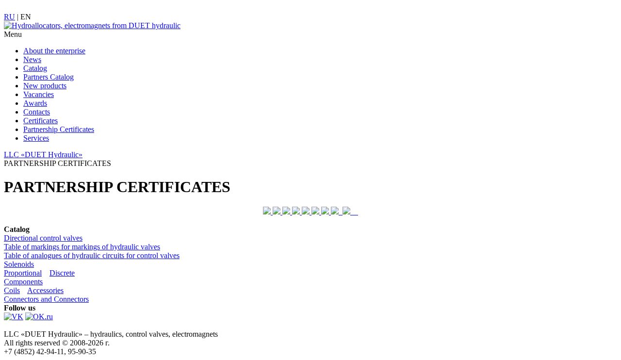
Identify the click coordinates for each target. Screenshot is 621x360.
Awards (35, 103)
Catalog (35, 68)
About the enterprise (54, 51)
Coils (12, 290)
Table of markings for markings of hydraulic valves (82, 247)
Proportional (23, 273)
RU (9, 17)
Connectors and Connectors (46, 299)
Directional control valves (43, 238)
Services (36, 138)
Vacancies (38, 94)
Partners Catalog (48, 77)
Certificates (40, 120)
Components (23, 282)
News (32, 59)
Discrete (62, 273)
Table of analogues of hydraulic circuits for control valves (92, 255)
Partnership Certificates (58, 129)
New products (44, 86)
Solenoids (19, 264)
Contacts (36, 112)
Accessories (45, 290)
